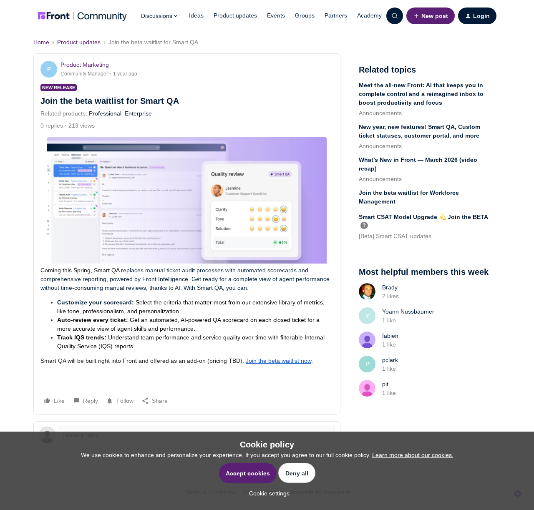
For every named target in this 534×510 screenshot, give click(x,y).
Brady (390, 287)
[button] (430, 16)
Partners (336, 15)
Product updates (235, 15)
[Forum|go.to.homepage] (82, 16)
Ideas (196, 15)
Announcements (380, 113)
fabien (390, 335)
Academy (369, 15)
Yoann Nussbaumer (408, 311)
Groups (305, 15)
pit (385, 384)
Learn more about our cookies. (412, 455)
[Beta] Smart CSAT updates (395, 236)
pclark (390, 360)
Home (41, 42)
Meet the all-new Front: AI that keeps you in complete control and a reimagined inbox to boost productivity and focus (421, 94)
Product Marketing (84, 64)
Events (276, 15)
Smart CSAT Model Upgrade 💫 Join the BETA (423, 217)
